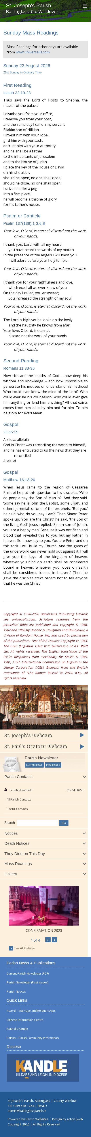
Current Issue (34, 765)
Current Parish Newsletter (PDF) (28, 973)
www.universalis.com (33, 52)
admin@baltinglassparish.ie (27, 1111)
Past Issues (53, 765)
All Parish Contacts (19, 799)
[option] (44, 909)
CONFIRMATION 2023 (44, 930)
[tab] (44, 777)
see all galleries (25, 948)
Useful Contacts (17, 809)
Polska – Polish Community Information (33, 1037)
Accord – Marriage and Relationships (31, 1010)
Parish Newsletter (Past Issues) (27, 982)
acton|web (75, 1119)
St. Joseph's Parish (28, 5)
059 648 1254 (24, 1106)
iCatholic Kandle (17, 1028)
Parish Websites (37, 1119)
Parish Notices (16, 991)
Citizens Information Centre (25, 1019)
